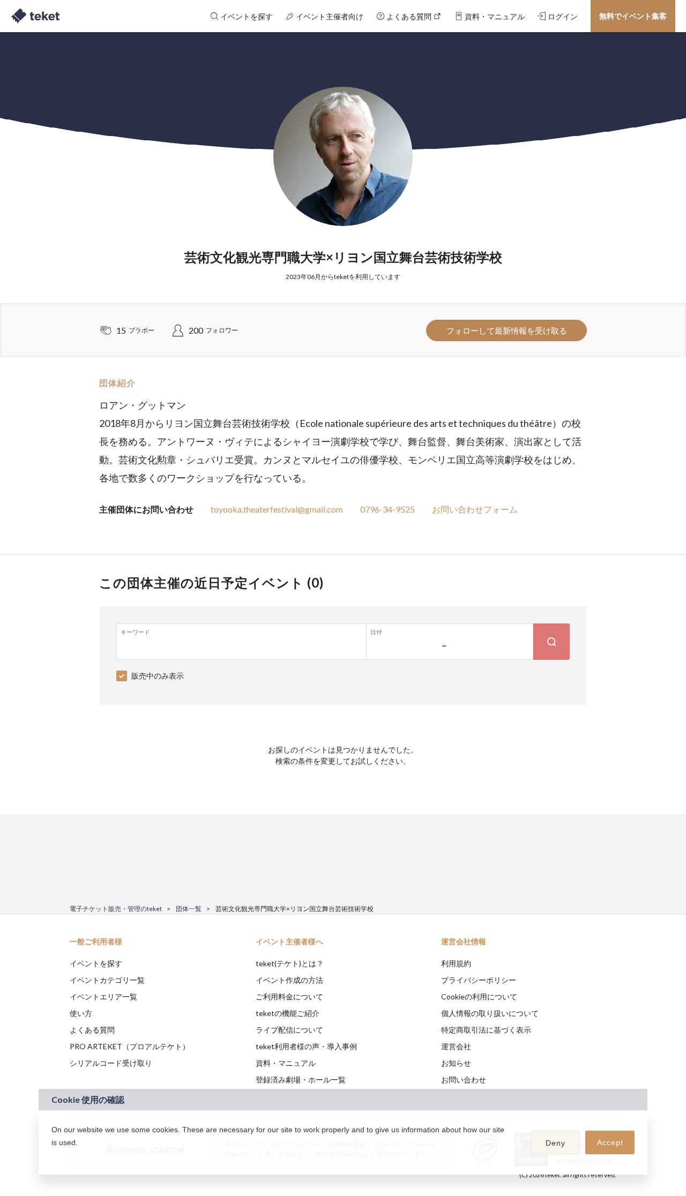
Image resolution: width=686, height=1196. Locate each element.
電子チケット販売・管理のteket (116, 909)
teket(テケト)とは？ (290, 963)
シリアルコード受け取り (111, 1062)
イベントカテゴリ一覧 (107, 979)
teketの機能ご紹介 (287, 1013)
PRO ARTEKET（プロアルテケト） (130, 1046)
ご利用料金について (289, 996)
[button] (53, 1156)
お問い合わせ (463, 1079)
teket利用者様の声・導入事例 (306, 1046)
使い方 (81, 1013)
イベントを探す (96, 963)
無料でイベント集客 (633, 15)
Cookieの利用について (479, 996)
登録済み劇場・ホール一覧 (301, 1079)
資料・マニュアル (286, 1062)
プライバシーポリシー (478, 979)
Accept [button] (610, 1142)
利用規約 (456, 963)
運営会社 (456, 1046)
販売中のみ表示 (157, 675)
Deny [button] (555, 1143)
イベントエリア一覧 (103, 996)
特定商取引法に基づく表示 (486, 1029)
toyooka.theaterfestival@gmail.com (277, 509)
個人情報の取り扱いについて (490, 1013)
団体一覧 (189, 909)
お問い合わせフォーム (475, 509)
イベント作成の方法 (289, 979)
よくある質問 (92, 1029)
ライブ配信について (289, 1029)
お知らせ (456, 1062)
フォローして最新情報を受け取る (506, 330)
